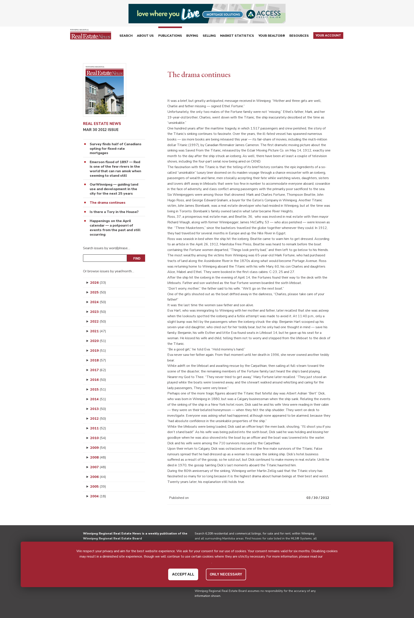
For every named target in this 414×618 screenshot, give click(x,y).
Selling (209, 36)
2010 (98, 438)
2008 (98, 457)
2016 (98, 379)
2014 (98, 399)
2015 (98, 389)
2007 (98, 467)
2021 (98, 331)
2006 (98, 477)
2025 (98, 292)
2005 (98, 486)
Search (126, 36)
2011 (98, 428)
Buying (192, 36)
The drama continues (107, 202)
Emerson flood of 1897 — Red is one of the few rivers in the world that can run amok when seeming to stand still (115, 169)
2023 (98, 311)
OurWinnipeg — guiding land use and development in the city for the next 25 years (114, 189)
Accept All (183, 574)
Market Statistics (237, 36)
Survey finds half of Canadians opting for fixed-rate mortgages (115, 148)
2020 (98, 341)
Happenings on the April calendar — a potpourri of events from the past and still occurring (115, 228)
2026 (98, 282)
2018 (98, 360)
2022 (98, 321)
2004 (98, 496)
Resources (299, 36)
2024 (98, 302)
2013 (98, 409)
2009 (98, 447)
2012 (98, 418)
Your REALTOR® (272, 36)
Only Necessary (226, 574)
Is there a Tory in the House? (114, 212)
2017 (98, 370)
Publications (170, 36)
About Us (145, 36)
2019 (98, 350)
